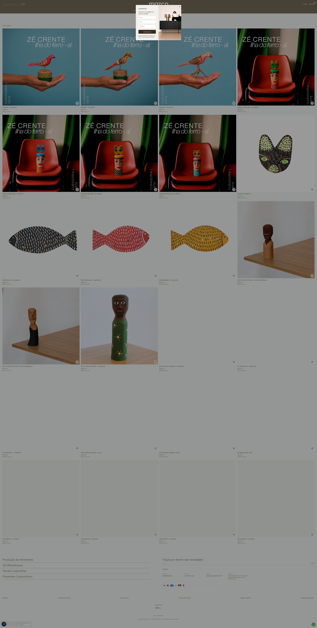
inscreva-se (147, 32)
